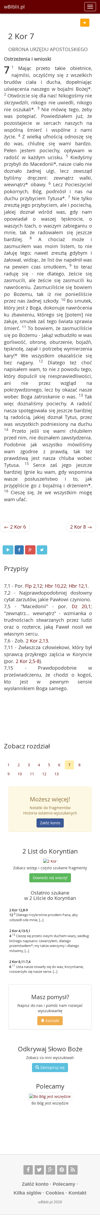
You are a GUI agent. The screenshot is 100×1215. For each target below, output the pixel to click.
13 (56, 773)
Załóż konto (50, 822)
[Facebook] (28, 1170)
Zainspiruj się (52, 1067)
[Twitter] (39, 1170)
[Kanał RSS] (73, 1170)
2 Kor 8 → (81, 527)
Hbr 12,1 (78, 586)
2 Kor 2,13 (37, 640)
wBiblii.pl (14, 6)
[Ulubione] (84, 23)
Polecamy (64, 1184)
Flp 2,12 (33, 586)
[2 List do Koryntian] (50, 860)
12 (44, 773)
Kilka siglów (27, 1193)
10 (20, 773)
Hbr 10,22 (55, 586)
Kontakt (52, 1020)
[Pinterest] (61, 1170)
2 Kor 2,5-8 (27, 661)
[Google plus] (50, 1170)
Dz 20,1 (81, 606)
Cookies (55, 1193)
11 (32, 773)
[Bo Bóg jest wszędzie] (50, 1097)
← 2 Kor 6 (15, 527)
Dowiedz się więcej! (50, 877)
